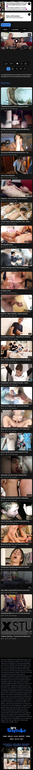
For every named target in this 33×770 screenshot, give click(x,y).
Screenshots (12, 68)
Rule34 (13, 1)
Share (17, 68)
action (5, 29)
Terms (28, 736)
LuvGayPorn (8, 745)
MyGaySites (25, 744)
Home (5, 736)
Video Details (8, 68)
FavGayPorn (17, 745)
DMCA (12, 739)
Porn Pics (4, 1)
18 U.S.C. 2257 (18, 739)
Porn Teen (25, 745)
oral (24, 29)
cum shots (15, 29)
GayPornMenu (17, 744)
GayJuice (21, 1)
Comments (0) (21, 68)
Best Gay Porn (7, 744)
